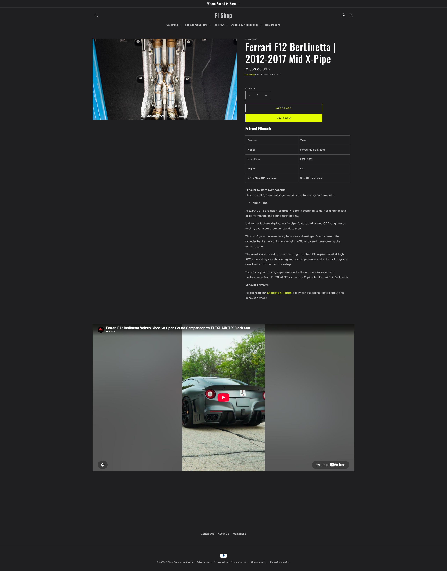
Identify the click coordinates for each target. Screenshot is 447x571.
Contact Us (207, 533)
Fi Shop (169, 562)
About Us (223, 533)
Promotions (239, 533)
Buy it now (284, 117)
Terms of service (239, 562)
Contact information (280, 562)
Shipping (250, 74)
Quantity (250, 88)
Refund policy (203, 562)
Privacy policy (221, 562)
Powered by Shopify (183, 562)
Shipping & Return (279, 292)
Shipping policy (259, 562)
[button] (96, 15)
